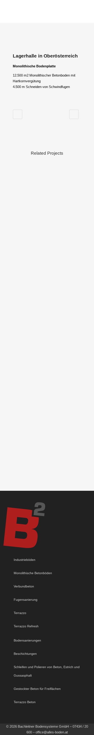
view (47, 195)
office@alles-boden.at (52, 732)
